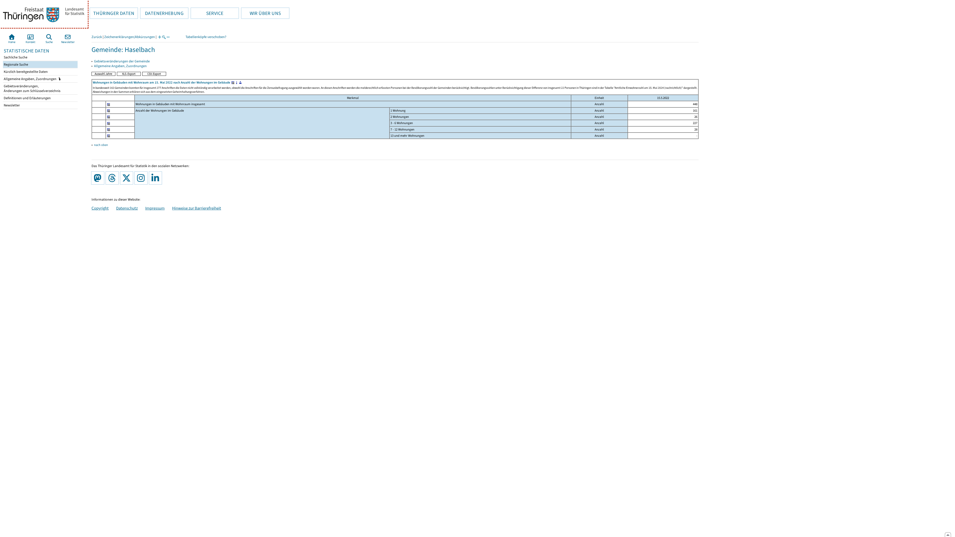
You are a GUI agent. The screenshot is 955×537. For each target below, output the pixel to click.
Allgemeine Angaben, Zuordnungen (30, 79)
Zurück (97, 37)
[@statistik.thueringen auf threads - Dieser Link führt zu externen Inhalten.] (113, 178)
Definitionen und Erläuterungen (27, 98)
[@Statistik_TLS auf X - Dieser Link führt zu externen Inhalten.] (127, 178)
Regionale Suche (15, 64)
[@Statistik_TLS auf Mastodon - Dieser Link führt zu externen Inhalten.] (99, 178)
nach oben (101, 145)
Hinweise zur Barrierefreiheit (196, 208)
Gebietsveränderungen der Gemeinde (122, 61)
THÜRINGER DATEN (112, 13)
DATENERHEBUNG (162, 13)
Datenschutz (127, 208)
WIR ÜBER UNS (261, 13)
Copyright (100, 208)
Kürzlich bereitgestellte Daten (25, 71)
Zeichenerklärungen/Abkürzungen (129, 37)
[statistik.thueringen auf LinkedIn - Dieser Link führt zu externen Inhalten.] (156, 178)
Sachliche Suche (15, 57)
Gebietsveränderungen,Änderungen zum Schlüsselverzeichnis (31, 88)
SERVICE (207, 13)
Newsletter (11, 105)
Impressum (155, 208)
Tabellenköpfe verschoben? (206, 37)
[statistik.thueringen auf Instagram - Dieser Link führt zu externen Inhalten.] (142, 178)
